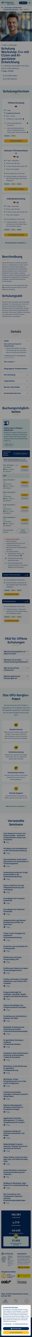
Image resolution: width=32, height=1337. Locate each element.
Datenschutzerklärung (21, 1324)
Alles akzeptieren (16, 1332)
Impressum (8, 1324)
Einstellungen (16, 1328)
